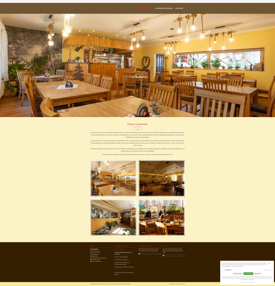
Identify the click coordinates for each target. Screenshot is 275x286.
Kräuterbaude (104, 8)
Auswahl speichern (237, 273)
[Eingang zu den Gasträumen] (113, 235)
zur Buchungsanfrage (97, 261)
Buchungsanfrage (155, 1)
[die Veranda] (162, 235)
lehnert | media (181, 284)
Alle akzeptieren (248, 273)
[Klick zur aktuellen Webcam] (174, 255)
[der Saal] (162, 196)
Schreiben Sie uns (96, 259)
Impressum (162, 1)
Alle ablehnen (258, 273)
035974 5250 (95, 256)
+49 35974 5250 (109, 1)
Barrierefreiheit (180, 1)
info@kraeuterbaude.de (98, 1)
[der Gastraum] (113, 196)
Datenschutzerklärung (171, 1)
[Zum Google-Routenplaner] (150, 254)
